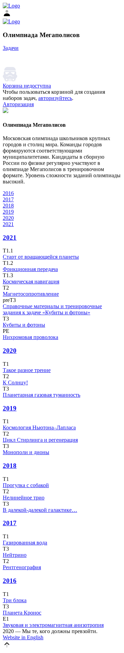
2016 (8, 193)
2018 (8, 206)
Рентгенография (22, 567)
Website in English (23, 637)
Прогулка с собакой (26, 485)
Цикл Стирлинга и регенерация (40, 440)
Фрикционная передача (30, 269)
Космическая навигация (31, 281)
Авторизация (18, 104)
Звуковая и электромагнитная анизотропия (53, 625)
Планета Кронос (22, 613)
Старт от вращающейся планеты (41, 257)
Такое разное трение (27, 370)
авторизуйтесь (55, 98)
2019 (8, 212)
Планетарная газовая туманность (41, 395)
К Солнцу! (15, 382)
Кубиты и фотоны (24, 325)
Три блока (15, 600)
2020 (8, 218)
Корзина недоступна (27, 86)
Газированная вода (25, 542)
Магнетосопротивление (31, 294)
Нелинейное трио (23, 497)
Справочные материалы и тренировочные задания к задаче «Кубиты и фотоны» (52, 309)
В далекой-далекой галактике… (40, 510)
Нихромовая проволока (30, 337)
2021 (8, 224)
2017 (8, 199)
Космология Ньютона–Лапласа (39, 427)
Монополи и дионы (26, 452)
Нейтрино (15, 555)
